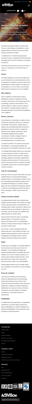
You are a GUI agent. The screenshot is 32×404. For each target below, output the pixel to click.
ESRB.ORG (3, 378)
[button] (30, 1)
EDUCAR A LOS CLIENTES (6, 338)
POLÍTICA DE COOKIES (6, 375)
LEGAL (2, 367)
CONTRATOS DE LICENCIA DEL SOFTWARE (10, 360)
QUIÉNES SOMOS (5, 329)
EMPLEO (3, 332)
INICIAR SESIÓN (24, 1)
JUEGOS (3, 351)
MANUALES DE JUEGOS (6, 357)
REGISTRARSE (17, 1)
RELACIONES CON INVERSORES (8, 341)
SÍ (19, 11)
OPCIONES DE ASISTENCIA (7, 354)
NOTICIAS (3, 343)
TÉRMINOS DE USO (5, 370)
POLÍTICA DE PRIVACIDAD (6, 372)
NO (24, 11)
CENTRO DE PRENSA (5, 335)
